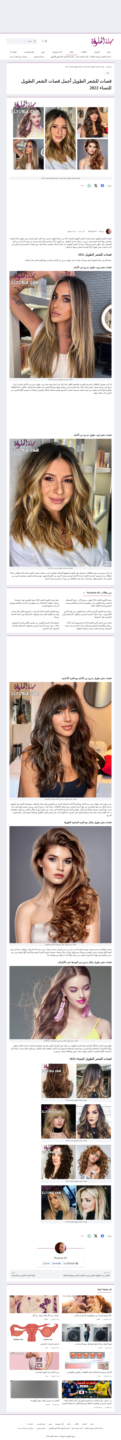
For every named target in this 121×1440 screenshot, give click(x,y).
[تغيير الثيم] (44, 41)
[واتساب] (89, 186)
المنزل (100, 1348)
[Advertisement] (60, 16)
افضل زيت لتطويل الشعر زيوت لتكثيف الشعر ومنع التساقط (86, 1275)
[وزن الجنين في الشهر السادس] (34, 1365)
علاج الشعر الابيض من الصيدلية (23, 1275)
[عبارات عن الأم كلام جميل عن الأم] (34, 1308)
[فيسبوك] (102, 186)
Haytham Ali (92, 231)
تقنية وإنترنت (97, 1407)
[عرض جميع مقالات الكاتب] (109, 231)
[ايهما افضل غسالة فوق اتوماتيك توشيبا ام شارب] (87, 1336)
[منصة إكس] (95, 186)
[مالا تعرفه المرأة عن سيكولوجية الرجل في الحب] (87, 1308)
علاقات (98, 1319)
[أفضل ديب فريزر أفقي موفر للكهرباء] (34, 1394)
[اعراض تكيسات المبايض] (34, 1336)
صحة (46, 1348)
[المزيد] (82, 186)
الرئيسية (109, 67)
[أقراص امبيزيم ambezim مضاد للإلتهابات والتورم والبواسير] (87, 1365)
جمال (108, 73)
